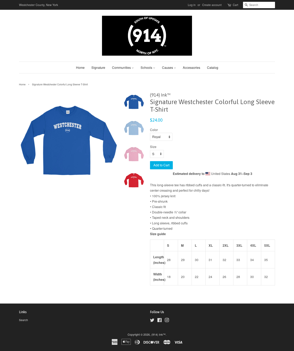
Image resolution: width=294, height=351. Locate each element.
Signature (98, 67)
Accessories (191, 67)
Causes (168, 67)
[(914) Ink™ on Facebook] (159, 321)
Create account (212, 5)
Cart (235, 5)
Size (153, 146)
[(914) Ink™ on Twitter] (152, 321)
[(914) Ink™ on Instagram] (167, 321)
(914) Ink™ (158, 334)
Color (154, 129)
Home (80, 67)
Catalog (212, 67)
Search (23, 320)
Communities (122, 67)
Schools (147, 67)
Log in (192, 5)
